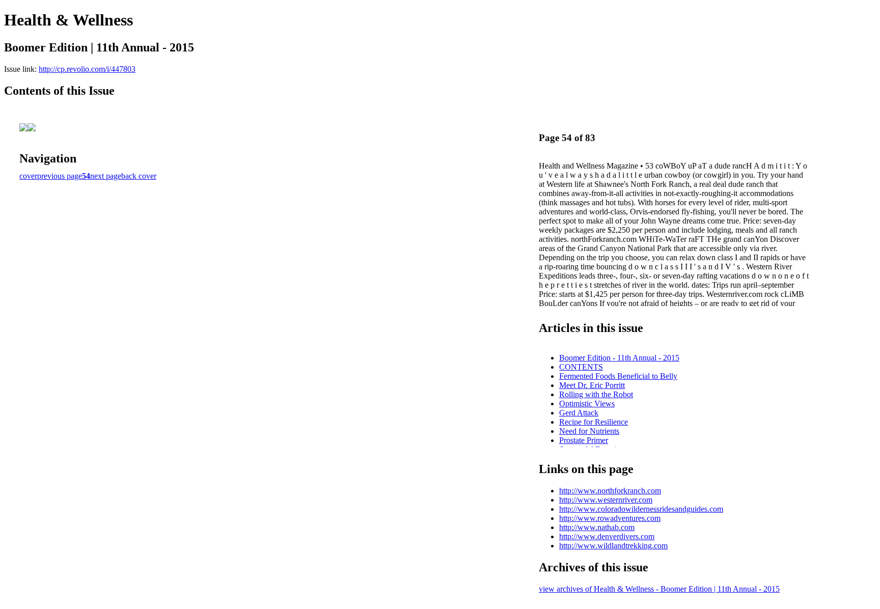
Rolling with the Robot (596, 394)
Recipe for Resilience (593, 422)
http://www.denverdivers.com (606, 536)
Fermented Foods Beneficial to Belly (618, 376)
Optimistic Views (587, 403)
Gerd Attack (578, 412)
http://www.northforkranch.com (610, 490)
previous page (59, 176)
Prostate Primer (583, 440)
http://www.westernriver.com (605, 499)
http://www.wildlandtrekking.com (613, 545)
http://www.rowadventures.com (610, 518)
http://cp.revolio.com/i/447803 (87, 69)
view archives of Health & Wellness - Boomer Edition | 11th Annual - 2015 (659, 589)
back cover (138, 176)
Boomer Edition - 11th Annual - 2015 (619, 357)
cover (28, 176)
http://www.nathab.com (597, 527)
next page (105, 176)
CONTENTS (581, 367)
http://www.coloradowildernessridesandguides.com (641, 509)
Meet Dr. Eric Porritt (592, 385)
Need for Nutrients (589, 431)
